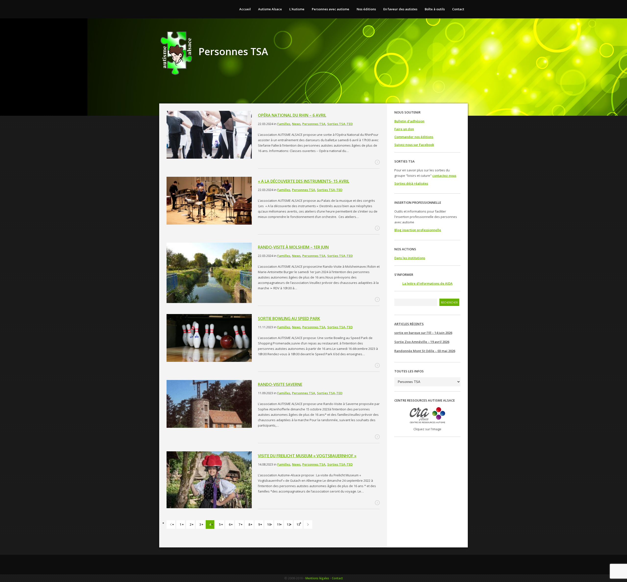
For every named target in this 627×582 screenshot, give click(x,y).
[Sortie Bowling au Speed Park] (209, 338)
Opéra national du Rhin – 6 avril (292, 115)
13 (298, 524)
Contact (337, 578)
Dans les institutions (409, 258)
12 (288, 524)
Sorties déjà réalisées (411, 183)
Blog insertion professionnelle (417, 230)
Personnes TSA (314, 124)
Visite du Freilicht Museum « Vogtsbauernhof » (307, 455)
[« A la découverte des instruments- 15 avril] (209, 201)
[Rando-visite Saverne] (209, 404)
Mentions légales (317, 578)
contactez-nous (444, 175)
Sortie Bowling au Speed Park (289, 318)
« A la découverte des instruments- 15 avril (303, 181)
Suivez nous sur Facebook (414, 144)
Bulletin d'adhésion (409, 121)
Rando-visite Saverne (280, 384)
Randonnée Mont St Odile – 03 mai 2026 (424, 351)
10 (269, 524)
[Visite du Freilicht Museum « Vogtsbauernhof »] (209, 480)
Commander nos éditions (413, 137)
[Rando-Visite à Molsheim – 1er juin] (209, 273)
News (296, 124)
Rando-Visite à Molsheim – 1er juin (293, 247)
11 (278, 524)
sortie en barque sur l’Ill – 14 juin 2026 (423, 332)
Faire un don (404, 129)
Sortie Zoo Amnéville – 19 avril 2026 (421, 342)
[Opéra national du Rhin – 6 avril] (209, 135)
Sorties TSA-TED (340, 124)
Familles (283, 124)
